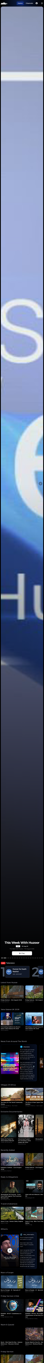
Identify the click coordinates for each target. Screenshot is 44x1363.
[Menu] (42, 3)
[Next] (40, 483)
